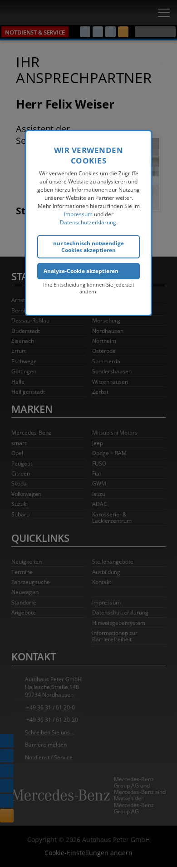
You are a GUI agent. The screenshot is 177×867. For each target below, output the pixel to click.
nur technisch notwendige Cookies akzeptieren (88, 246)
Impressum (78, 214)
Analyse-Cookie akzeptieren (81, 271)
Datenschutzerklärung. (89, 222)
